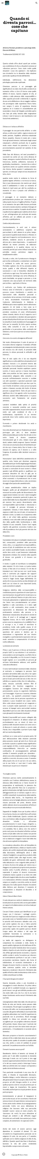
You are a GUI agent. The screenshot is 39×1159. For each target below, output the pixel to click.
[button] (2, 3)
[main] (19, 24)
